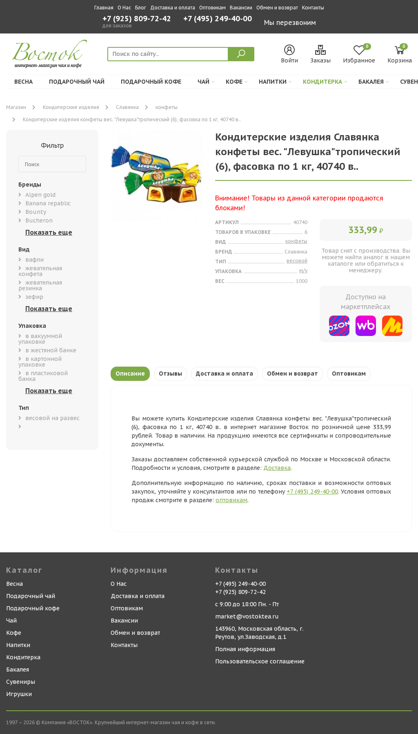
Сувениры (20, 681)
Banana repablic (48, 203)
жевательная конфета (40, 271)
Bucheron (39, 220)
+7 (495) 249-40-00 (217, 19)
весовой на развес (52, 418)
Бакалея (371, 81)
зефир (34, 297)
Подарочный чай (76, 81)
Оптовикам (212, 7)
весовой (297, 261)
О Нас (124, 7)
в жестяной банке (50, 350)
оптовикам (231, 500)
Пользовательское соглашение (260, 661)
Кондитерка (322, 81)
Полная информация (245, 649)
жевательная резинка (40, 285)
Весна (23, 81)
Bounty (35, 212)
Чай (203, 81)
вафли (34, 259)
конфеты (167, 107)
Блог (140, 7)
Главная (103, 7)
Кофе (234, 81)
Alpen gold (40, 195)
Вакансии (241, 7)
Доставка (277, 468)
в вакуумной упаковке (40, 339)
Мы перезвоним (290, 22)
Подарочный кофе (151, 81)
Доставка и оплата (172, 7)
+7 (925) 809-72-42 (136, 19)
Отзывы (170, 373)
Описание (130, 373)
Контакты (313, 7)
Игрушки (19, 694)
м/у (303, 270)
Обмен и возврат (277, 7)
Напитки (273, 81)
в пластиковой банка (43, 376)
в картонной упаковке (40, 361)
